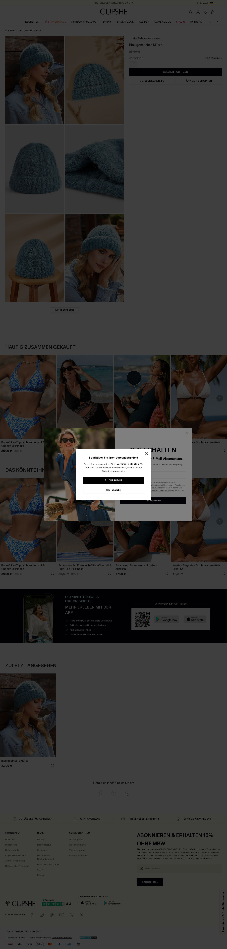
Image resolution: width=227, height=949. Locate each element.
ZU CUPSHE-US (113, 480)
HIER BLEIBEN (113, 489)
